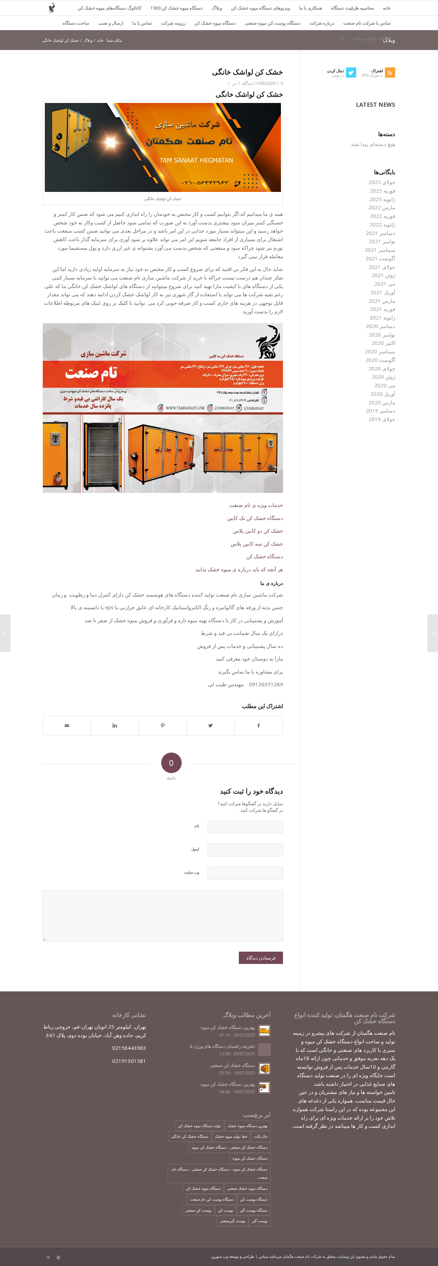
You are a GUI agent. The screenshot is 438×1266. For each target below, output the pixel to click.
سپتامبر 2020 (380, 351)
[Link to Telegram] (48, 1257)
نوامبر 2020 (382, 334)
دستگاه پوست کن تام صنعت (212, 1199)
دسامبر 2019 (380, 410)
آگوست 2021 (380, 258)
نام (197, 825)
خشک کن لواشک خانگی (247, 72)
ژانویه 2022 (382, 224)
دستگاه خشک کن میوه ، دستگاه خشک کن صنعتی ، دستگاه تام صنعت (220, 1173)
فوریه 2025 (382, 190)
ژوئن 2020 (383, 376)
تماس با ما (142, 23)
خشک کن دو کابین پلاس (258, 530)
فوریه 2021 (382, 308)
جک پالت (261, 1136)
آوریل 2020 (382, 393)
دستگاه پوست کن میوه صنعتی (272, 23)
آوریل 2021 (382, 292)
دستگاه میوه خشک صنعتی (247, 1188)
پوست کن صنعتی (198, 1210)
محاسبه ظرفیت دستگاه (352, 8)
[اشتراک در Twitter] (210, 725)
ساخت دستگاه (76, 23)
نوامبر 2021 (382, 241)
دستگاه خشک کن (264, 556)
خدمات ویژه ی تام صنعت (256, 504)
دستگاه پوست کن (254, 1199)
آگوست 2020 (380, 359)
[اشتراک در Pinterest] (162, 725)
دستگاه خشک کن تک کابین (255, 517)
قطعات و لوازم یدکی (372, 38)
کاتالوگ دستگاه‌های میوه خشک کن (109, 8)
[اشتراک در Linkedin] (115, 725)
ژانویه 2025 (382, 199)
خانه (387, 8)
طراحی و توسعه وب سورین (232, 1256)
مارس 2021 (382, 300)
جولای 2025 (382, 182)
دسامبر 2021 (380, 233)
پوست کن (225, 1210)
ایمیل (195, 848)
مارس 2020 (382, 402)
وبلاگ (217, 8)
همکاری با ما (310, 8)
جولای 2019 (382, 419)
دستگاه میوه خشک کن (215, 23)
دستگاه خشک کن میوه (250, 1158)
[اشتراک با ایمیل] (67, 725)
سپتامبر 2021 (380, 249)
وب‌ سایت (191, 872)
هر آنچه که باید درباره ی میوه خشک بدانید (239, 569)
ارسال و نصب (111, 23)
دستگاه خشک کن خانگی (189, 1136)
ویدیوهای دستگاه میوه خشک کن (260, 8)
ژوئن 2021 (383, 275)
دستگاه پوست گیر (254, 1210)
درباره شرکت (321, 23)
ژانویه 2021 (382, 317)
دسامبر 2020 (380, 326)
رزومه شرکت (173, 23)
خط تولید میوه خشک (231, 1136)
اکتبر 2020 (383, 342)
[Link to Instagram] (58, 1257)
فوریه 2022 (382, 215)
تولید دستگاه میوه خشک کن (199, 1125)
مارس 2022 (382, 207)
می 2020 (384, 385)
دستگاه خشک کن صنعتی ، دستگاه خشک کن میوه (230, 1147)
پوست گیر (260, 1220)
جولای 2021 (382, 266)
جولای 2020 (382, 368)
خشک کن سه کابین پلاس (257, 543)
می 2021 (384, 283)
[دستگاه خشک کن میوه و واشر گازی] (432, 633)
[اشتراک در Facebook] (259, 725)
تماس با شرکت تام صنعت (367, 23)
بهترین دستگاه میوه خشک (248, 1125)
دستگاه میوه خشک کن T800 (176, 8)
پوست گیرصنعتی (232, 1220)
